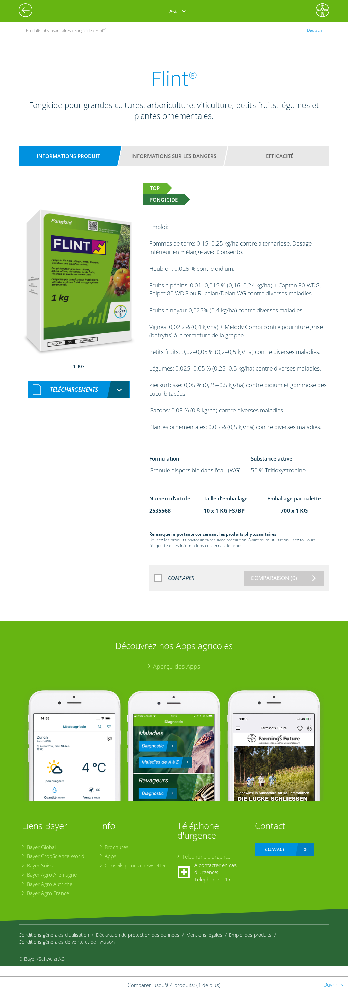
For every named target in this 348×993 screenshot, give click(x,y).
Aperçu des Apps (176, 666)
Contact (275, 849)
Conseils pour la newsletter (135, 865)
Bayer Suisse (41, 865)
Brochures (116, 847)
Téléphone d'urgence (206, 856)
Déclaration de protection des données (137, 935)
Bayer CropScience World (55, 856)
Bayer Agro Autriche (49, 884)
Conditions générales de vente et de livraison (67, 942)
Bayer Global (41, 847)
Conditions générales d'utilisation (54, 935)
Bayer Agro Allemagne (52, 874)
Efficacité (279, 155)
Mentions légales (204, 935)
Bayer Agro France (48, 893)
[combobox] (79, 390)
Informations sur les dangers (173, 155)
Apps (110, 856)
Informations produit (68, 155)
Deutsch (314, 30)
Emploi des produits (250, 935)
